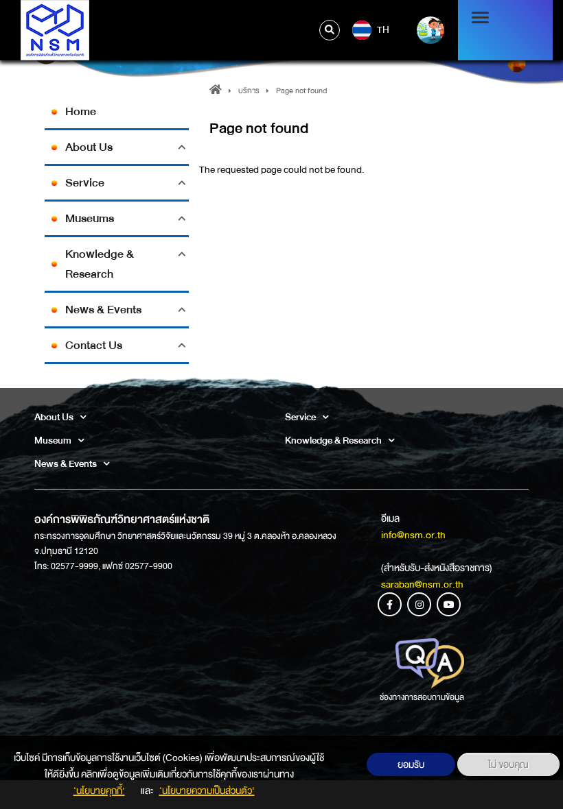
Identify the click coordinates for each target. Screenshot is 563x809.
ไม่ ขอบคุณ (508, 764)
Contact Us (93, 345)
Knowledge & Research (99, 264)
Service (84, 183)
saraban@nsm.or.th (422, 584)
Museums (89, 218)
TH (382, 29)
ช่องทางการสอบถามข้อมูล (422, 697)
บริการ (249, 90)
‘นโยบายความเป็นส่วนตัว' (207, 790)
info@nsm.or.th (413, 535)
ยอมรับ (411, 764)
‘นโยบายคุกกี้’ (99, 790)
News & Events (103, 309)
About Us (89, 147)
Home (80, 111)
